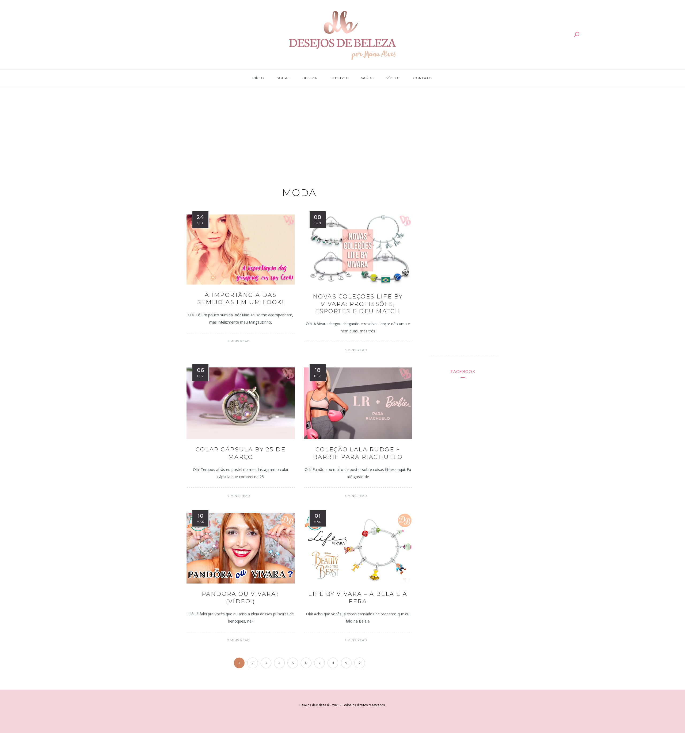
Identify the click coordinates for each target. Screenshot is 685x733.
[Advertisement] (342, 131)
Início (258, 78)
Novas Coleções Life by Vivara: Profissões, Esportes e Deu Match (358, 303)
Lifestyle (339, 78)
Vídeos (393, 78)
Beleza (309, 78)
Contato (422, 78)
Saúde (367, 78)
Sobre (283, 78)
